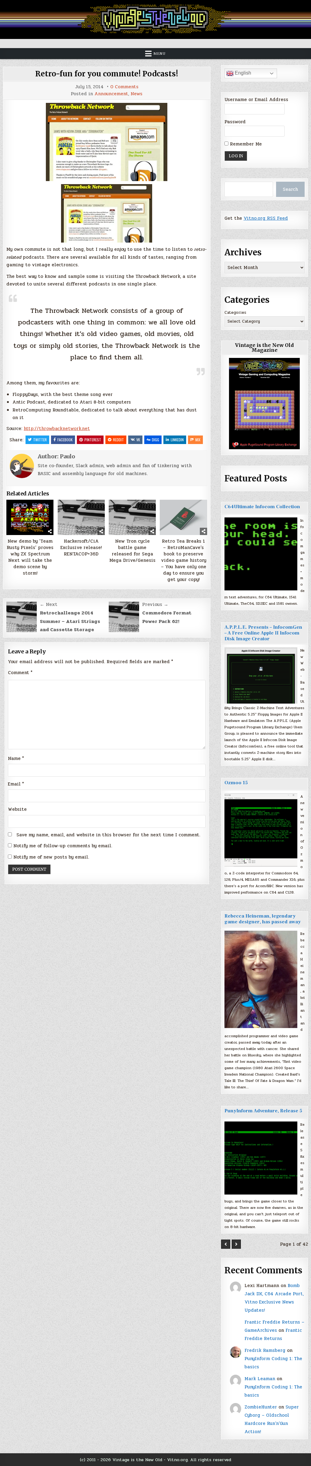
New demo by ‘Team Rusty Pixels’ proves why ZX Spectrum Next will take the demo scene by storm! (30, 557)
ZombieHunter (260, 1407)
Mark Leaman (259, 1378)
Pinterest (92, 439)
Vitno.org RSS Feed (266, 218)
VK (138, 439)
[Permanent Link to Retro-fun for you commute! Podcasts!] (106, 142)
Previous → (155, 604)
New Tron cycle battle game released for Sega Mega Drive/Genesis (132, 551)
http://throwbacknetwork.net (57, 428)
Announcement (111, 94)
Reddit (118, 439)
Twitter (40, 439)
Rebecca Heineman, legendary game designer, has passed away (262, 919)
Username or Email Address (256, 99)
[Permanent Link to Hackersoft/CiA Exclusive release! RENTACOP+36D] (81, 517)
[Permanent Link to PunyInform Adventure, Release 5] (260, 1158)
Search (290, 189)
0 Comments (124, 87)
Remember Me (245, 144)
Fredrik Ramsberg (264, 1350)
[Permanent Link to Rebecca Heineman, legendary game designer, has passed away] (260, 979)
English (242, 72)
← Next (48, 604)
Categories (235, 313)
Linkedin (177, 439)
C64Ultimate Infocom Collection (262, 507)
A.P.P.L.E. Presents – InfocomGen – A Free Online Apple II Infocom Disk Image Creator (263, 633)
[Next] (236, 1244)
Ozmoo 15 (236, 783)
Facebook (65, 439)
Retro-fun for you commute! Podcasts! (106, 74)
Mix (197, 439)
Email (16, 784)
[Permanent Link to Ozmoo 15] (260, 829)
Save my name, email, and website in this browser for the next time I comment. (108, 834)
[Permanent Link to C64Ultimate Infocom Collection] (260, 553)
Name (16, 758)
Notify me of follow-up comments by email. (62, 845)
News (136, 94)
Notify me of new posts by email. (51, 857)
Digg (155, 439)
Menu (159, 53)
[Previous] (225, 1244)
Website (17, 809)
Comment (20, 672)
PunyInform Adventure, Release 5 (263, 1111)
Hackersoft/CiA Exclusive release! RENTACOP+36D (81, 547)
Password (235, 121)
